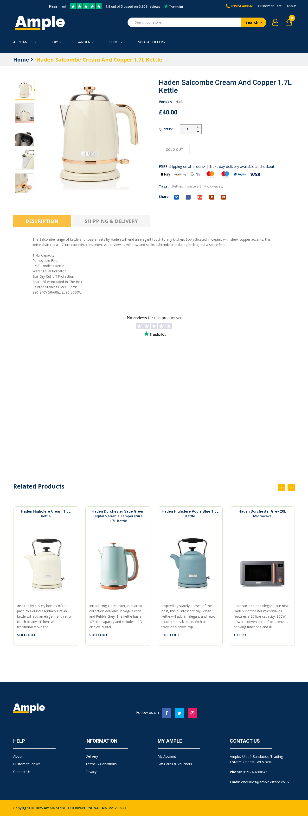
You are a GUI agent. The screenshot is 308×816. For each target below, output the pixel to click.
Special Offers (151, 42)
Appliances (23, 42)
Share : (165, 196)
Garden (83, 42)
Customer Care (270, 6)
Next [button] (24, 78)
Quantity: (166, 129)
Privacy (90, 771)
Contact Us (22, 771)
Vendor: (165, 101)
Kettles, (178, 186)
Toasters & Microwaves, (204, 186)
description (42, 221)
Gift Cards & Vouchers (175, 764)
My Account (167, 756)
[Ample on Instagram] (192, 713)
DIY (55, 42)
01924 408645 (242, 6)
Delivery (91, 756)
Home (114, 42)
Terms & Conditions (101, 764)
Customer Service (27, 764)
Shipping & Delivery (111, 221)
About (291, 6)
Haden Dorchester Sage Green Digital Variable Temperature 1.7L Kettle (118, 516)
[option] (24, 90)
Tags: (164, 186)
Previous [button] (24, 190)
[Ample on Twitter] (179, 713)
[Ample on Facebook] (166, 713)
